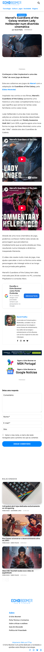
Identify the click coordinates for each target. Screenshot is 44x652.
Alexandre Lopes (16, 510)
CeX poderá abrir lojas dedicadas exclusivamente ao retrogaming (21, 507)
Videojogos (22, 15)
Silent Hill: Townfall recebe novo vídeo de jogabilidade (18, 572)
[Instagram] (21, 340)
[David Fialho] (10, 328)
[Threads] (41, 650)
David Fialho (19, 30)
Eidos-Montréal (9, 89)
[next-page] (7, 579)
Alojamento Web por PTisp (22, 642)
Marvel (33, 83)
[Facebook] (17, 340)
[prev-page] (3, 579)
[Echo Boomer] (12, 3)
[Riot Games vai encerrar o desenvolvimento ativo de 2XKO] (22, 525)
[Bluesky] (27, 340)
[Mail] (24, 340)
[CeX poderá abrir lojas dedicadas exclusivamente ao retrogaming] (22, 493)
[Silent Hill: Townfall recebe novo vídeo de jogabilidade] (22, 557)
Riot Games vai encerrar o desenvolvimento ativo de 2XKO (21, 539)
